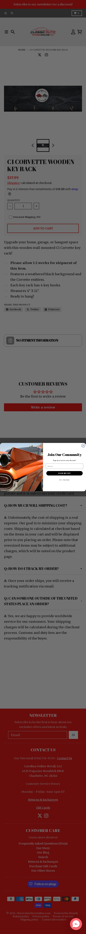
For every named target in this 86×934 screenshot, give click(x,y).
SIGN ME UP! (64, 473)
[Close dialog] (83, 445)
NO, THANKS (64, 480)
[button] (76, 924)
